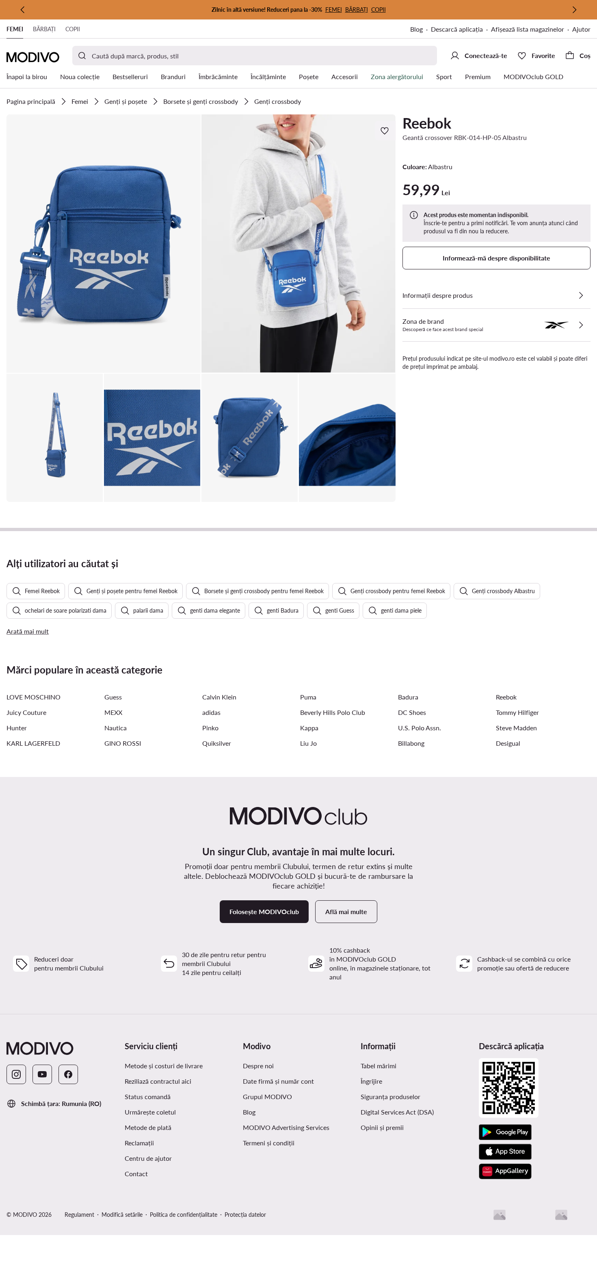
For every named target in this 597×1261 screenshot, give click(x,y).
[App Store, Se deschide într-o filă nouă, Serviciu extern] (505, 1152)
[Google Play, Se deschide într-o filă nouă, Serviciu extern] (505, 1132)
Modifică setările (122, 1214)
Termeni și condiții (299, 1142)
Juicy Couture (26, 712)
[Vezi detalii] (581, 295)
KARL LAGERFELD (33, 743)
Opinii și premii (382, 1127)
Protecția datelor (245, 1214)
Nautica (115, 728)
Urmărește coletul (150, 1112)
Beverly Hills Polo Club (332, 712)
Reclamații (139, 1143)
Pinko (210, 728)
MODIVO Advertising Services (299, 1127)
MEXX (113, 712)
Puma (308, 697)
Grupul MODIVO (299, 1096)
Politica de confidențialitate (183, 1214)
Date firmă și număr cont (278, 1081)
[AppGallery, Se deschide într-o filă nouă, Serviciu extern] (505, 1171)
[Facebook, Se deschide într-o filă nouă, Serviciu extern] (68, 1074)
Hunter (16, 728)
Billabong (411, 743)
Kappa (309, 728)
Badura (408, 697)
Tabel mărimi (378, 1065)
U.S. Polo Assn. (419, 728)
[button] (103, 243)
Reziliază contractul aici (158, 1081)
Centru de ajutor (148, 1158)
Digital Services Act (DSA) (397, 1112)
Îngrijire (371, 1081)
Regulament (79, 1214)
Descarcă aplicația (461, 29)
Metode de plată (148, 1127)
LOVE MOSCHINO (33, 697)
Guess (113, 697)
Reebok (426, 123)
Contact (136, 1173)
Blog (420, 29)
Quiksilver (216, 743)
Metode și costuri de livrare (164, 1065)
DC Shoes (412, 712)
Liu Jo (308, 743)
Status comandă (148, 1096)
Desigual (508, 743)
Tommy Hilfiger (517, 712)
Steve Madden (516, 728)
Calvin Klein (219, 697)
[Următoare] (574, 9)
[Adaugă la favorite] (385, 130)
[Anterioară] (22, 9)
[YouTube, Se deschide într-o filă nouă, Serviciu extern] (42, 1074)
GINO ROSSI (122, 743)
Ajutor (581, 29)
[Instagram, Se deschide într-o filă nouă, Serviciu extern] (16, 1074)
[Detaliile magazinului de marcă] (581, 325)
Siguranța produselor (390, 1096)
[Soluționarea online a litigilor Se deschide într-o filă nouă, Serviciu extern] (561, 1214)
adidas (211, 712)
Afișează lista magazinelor (527, 29)
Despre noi (258, 1065)
